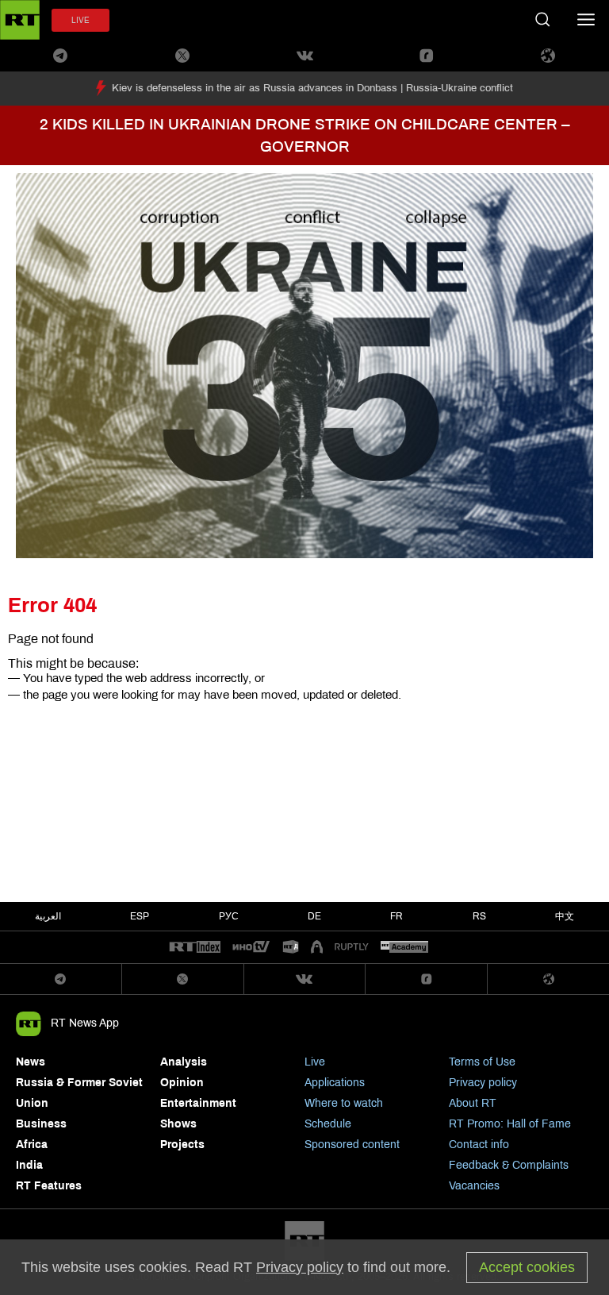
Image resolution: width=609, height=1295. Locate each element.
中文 (564, 916)
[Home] (20, 20)
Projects (182, 1144)
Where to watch (343, 1103)
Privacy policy (483, 1083)
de (314, 916)
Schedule (327, 1124)
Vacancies (474, 1186)
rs (479, 916)
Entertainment (198, 1103)
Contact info (479, 1144)
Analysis (183, 1062)
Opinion (182, 1083)
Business (41, 1124)
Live (314, 1062)
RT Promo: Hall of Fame (510, 1124)
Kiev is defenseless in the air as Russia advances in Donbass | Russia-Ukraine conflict (312, 88)
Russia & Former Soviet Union (79, 1093)
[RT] (195, 947)
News (30, 1062)
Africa (32, 1144)
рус (229, 916)
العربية (48, 916)
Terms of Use (482, 1062)
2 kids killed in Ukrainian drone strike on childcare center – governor (305, 135)
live (80, 20)
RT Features (49, 1186)
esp (139, 916)
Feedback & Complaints (509, 1165)
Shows (178, 1124)
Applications (334, 1083)
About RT (472, 1103)
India (29, 1165)
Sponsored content (352, 1144)
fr (396, 916)
